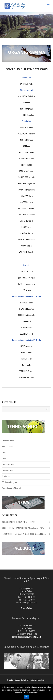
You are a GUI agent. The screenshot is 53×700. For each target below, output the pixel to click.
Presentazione (8, 441)
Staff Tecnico (7, 447)
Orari (4, 458)
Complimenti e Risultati (11, 488)
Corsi (4, 452)
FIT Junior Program (9, 482)
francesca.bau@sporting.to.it (29, 637)
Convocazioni (7, 470)
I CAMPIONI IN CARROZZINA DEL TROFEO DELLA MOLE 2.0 (24, 534)
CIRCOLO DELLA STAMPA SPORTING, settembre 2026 (23, 528)
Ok (26, 697)
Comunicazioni (8, 464)
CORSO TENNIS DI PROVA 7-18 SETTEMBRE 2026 (21, 522)
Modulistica (6, 476)
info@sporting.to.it (29, 602)
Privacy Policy (26, 608)
